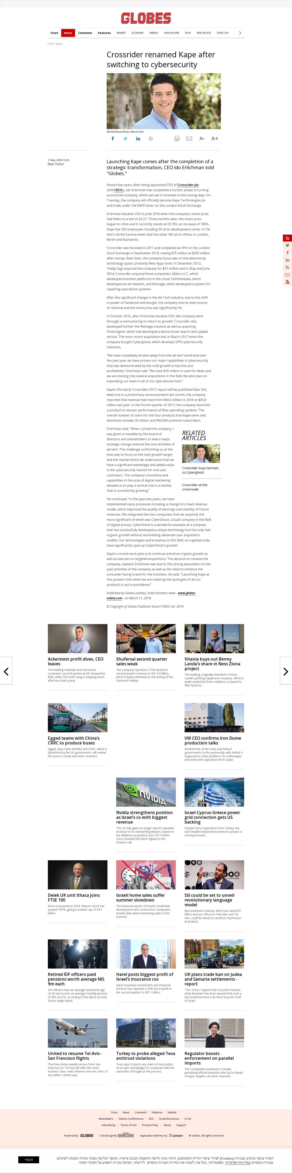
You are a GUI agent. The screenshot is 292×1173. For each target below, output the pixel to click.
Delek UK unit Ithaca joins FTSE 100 (74, 897)
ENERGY (154, 33)
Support (181, 1125)
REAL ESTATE (204, 33)
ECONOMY (138, 33)
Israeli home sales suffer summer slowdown (140, 897)
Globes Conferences (131, 1118)
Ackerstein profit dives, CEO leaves (75, 661)
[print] (177, 139)
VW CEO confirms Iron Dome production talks (213, 740)
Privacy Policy (150, 1125)
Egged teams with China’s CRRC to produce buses (74, 740)
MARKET (121, 33)
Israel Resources (169, 1118)
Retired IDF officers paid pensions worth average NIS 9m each (76, 979)
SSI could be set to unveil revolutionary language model (209, 899)
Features (104, 33)
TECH (188, 33)
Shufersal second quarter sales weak (141, 661)
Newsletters (106, 1118)
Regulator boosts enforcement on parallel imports (209, 1058)
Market (172, 1112)
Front (54, 33)
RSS (151, 1118)
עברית (188, 1118)
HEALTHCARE (171, 33)
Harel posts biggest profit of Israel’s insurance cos (144, 977)
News (68, 33)
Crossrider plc (188, 185)
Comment (85, 33)
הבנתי (29, 1160)
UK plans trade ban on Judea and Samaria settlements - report (213, 979)
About (167, 1125)
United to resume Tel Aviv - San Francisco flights (75, 1056)
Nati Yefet (56, 164)
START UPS (223, 33)
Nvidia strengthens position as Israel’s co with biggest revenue (144, 817)
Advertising (108, 1125)
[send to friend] (189, 139)
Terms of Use (129, 1125)
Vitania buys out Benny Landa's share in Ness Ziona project (212, 663)
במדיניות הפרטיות (237, 1162)
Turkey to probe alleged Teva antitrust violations (145, 1056)
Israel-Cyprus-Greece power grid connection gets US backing (212, 817)
